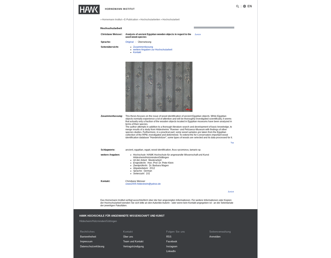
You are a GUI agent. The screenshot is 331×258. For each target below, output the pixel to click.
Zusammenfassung (143, 47)
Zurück (198, 34)
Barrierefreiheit (88, 236)
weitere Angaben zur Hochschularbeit (152, 49)
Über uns (128, 236)
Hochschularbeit (170, 19)
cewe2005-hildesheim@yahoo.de (143, 184)
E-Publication (131, 19)
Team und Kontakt (133, 241)
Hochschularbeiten (150, 19)
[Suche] (237, 7)
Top (232, 143)
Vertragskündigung (133, 246)
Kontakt (137, 52)
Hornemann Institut (112, 19)
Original (129, 42)
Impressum (86, 241)
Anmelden (214, 236)
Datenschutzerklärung (92, 246)
